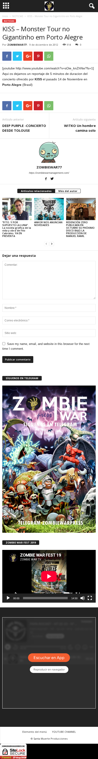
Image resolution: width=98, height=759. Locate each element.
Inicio (5, 16)
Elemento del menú (34, 731)
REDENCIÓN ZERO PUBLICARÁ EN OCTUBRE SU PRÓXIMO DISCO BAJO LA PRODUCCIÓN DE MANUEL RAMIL (80, 229)
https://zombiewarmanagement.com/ (49, 172)
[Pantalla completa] (90, 598)
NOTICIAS (17, 16)
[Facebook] (46, 179)
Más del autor (67, 191)
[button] (91, 6)
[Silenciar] (82, 598)
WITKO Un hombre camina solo (80, 128)
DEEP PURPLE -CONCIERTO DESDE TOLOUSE (24, 128)
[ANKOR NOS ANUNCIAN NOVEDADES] (49, 209)
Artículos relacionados (36, 191)
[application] (49, 576)
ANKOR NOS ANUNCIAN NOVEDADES (48, 224)
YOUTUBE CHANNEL (64, 731)
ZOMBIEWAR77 (16, 44)
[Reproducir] (8, 598)
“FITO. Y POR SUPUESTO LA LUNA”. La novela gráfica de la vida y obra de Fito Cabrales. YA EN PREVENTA (16, 229)
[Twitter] (52, 179)
